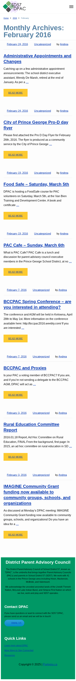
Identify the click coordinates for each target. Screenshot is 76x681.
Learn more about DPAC (16, 645)
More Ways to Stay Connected (18, 650)
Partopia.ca (50, 664)
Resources (9, 655)
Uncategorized (42, 44)
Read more (15, 93)
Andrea (64, 44)
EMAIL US (16, 623)
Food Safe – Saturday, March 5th (36, 184)
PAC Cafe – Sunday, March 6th (34, 245)
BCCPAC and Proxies (25, 368)
